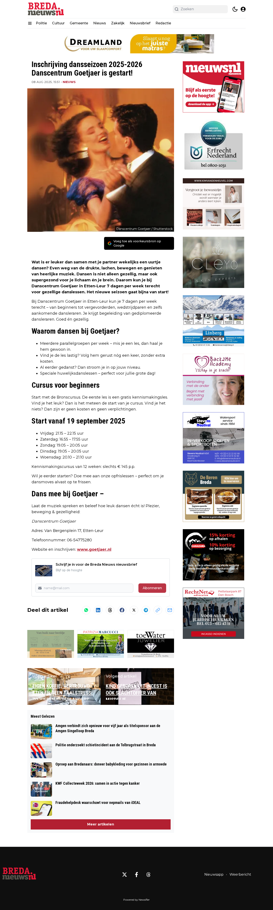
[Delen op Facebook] (122, 610)
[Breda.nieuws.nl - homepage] (46, 9)
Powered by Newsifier (136, 899)
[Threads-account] (148, 874)
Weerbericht (240, 874)
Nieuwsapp (214, 874)
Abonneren (152, 588)
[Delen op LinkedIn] (98, 610)
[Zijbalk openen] (29, 23)
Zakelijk (118, 23)
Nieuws (99, 23)
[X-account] (124, 874)
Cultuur (58, 23)
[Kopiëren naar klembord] (158, 610)
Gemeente (79, 23)
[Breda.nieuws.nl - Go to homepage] (19, 874)
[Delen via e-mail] (170, 610)
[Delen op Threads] (110, 610)
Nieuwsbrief (140, 23)
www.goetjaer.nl (94, 549)
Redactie (163, 23)
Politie (41, 23)
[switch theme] (235, 9)
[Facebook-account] (136, 874)
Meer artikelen (100, 824)
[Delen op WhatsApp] (86, 610)
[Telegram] (146, 610)
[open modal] (243, 9)
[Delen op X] (134, 610)
